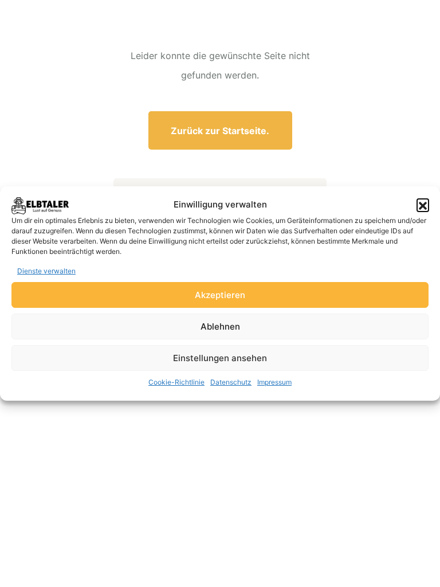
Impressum (274, 382)
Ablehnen (220, 326)
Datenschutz (231, 382)
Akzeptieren (220, 294)
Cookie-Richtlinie (176, 382)
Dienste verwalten (46, 271)
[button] (423, 204)
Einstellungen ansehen (220, 358)
